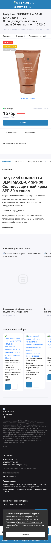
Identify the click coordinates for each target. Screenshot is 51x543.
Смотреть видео (28, 99)
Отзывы (20, 36)
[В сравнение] (16, 336)
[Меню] (4, 4)
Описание (7, 36)
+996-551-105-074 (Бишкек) (15, 465)
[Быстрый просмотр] (15, 387)
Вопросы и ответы (37, 36)
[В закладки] (19, 336)
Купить (8, 387)
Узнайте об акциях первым (15, 501)
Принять (25, 534)
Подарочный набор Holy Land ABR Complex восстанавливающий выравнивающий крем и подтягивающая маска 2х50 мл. (34, 366)
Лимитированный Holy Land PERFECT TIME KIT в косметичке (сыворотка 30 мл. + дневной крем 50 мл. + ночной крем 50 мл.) (13, 369)
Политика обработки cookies (29, 522)
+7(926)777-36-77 (10, 462)
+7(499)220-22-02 (10, 459)
